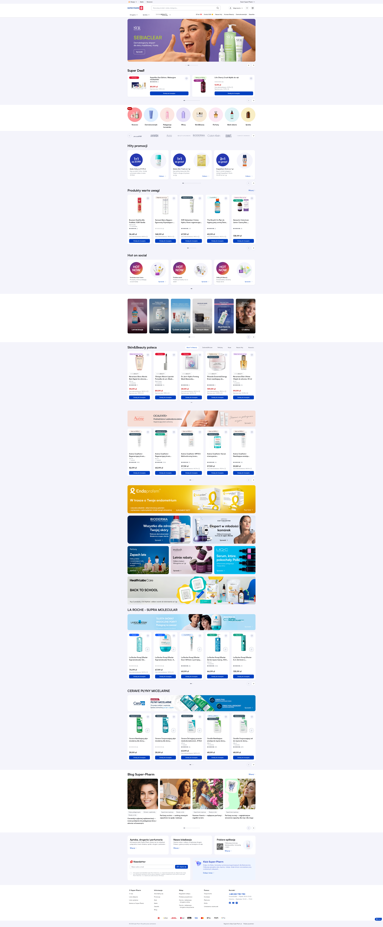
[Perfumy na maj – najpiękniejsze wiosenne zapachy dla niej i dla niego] (240, 794)
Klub (155, 900)
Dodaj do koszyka (169, 93)
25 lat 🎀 (199, 14)
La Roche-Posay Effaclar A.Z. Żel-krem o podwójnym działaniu (242, 658)
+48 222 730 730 (237, 894)
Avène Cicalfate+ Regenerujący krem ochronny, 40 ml (162, 455)
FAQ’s (206, 903)
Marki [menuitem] (142, 2)
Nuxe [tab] (229, 347)
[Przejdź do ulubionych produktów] (247, 8)
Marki (156, 903)
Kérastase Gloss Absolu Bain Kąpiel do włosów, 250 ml (138, 378)
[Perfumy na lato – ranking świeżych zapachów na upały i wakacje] (175, 794)
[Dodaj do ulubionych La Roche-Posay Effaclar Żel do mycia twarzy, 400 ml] (226, 636)
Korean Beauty (229, 14)
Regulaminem (179, 872)
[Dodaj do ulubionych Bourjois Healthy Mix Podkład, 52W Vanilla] (148, 198)
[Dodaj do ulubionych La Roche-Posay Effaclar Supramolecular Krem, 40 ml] (174, 636)
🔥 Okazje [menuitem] (131, 2)
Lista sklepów (133, 897)
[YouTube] (233, 903)
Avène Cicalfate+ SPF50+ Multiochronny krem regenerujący (191, 455)
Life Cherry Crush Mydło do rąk (227, 77)
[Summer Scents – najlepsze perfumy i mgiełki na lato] (207, 794)
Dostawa (207, 897)
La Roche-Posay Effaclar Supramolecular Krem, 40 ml (165, 658)
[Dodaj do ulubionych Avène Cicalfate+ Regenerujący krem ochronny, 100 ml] (148, 432)
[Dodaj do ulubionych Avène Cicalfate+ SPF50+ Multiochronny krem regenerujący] (200, 432)
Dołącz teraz (207, 873)
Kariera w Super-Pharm (136, 903)
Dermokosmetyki (241, 14)
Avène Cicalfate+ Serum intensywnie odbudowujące (216, 455)
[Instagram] (237, 903)
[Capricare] (228, 136)
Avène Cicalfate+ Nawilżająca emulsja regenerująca (240, 455)
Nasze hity (218, 14)
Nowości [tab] (251, 347)
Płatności (207, 900)
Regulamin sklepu (184, 893)
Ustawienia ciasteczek (211, 906)
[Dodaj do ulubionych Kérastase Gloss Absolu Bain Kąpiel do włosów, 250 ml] (148, 355)
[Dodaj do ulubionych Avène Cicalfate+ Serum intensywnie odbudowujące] (226, 432)
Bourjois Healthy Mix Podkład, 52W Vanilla (137, 221)
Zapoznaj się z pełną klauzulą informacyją (154, 875)
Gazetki (156, 906)
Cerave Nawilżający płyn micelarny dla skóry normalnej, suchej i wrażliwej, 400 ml (138, 739)
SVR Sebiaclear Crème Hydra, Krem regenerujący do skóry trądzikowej (191, 221)
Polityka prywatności (185, 897)
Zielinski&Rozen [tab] (207, 347)
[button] (185, 65)
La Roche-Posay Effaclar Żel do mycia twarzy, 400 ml (217, 658)
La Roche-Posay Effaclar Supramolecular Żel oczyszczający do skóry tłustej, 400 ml (138, 658)
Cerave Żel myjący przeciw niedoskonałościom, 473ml (191, 739)
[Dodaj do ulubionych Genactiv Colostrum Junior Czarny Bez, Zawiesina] (252, 198)
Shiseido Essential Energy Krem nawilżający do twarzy (217, 378)
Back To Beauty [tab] (192, 347)
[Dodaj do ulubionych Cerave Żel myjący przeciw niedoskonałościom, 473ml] (200, 717)
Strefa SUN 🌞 (208, 14)
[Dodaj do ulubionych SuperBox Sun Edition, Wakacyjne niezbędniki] (186, 78)
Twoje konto (208, 893)
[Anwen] (154, 135)
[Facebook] (230, 903)
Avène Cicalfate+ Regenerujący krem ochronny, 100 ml (136, 455)
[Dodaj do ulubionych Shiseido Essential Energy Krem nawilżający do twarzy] (226, 355)
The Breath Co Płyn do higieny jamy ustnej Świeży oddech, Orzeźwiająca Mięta (217, 221)
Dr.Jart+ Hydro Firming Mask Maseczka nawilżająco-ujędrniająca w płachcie (191, 378)
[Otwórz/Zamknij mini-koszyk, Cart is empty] (253, 8)
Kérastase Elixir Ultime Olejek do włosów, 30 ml (242, 378)
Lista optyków (133, 900)
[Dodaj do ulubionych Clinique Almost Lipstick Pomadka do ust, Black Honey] (174, 355)
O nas (131, 893)
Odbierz (161, 176)
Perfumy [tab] (220, 347)
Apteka (145, 15)
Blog (155, 909)
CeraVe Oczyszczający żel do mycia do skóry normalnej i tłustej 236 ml (243, 739)
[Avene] (169, 135)
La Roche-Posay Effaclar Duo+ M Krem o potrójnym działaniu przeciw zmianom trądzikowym (191, 658)
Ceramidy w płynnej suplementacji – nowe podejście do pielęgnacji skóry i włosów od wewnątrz (142, 820)
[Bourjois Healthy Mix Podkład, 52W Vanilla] (139, 205)
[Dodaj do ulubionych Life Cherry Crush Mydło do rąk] (251, 78)
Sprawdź (161, 281)
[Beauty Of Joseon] (184, 136)
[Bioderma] (198, 135)
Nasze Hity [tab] (239, 347)
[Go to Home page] (135, 8)
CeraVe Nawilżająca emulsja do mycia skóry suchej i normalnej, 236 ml (217, 739)
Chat (379, 919)
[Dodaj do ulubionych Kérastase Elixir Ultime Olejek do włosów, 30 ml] (252, 355)
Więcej (132, 848)
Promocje (157, 897)
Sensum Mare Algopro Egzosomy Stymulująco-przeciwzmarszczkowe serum (164, 221)
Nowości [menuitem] (149, 2)
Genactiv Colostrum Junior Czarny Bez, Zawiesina (241, 221)
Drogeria (133, 15)
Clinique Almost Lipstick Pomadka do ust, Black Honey (164, 378)
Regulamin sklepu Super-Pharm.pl (233, 923)
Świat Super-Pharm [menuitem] (246, 2)
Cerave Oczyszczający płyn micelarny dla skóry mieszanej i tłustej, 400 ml (165, 739)
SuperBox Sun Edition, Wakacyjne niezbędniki (163, 78)
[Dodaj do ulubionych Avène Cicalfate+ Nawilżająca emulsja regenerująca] (252, 432)
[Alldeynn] (139, 135)
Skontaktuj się (158, 893)
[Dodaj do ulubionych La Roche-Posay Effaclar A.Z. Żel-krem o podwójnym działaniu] (252, 636)
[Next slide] (254, 183)
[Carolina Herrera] (243, 136)
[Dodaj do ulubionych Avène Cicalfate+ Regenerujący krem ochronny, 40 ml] (174, 432)
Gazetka (251, 14)
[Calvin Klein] (213, 136)
